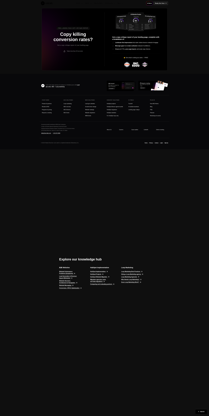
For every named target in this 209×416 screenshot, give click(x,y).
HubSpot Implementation (98, 271)
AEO (53, 86)
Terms (146, 142)
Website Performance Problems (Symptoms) (66, 272)
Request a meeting (47, 112)
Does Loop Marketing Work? (130, 282)
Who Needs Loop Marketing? (130, 279)
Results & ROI (45, 106)
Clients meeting (160, 129)
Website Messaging (65, 285)
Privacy (151, 142)
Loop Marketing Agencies (129, 277)
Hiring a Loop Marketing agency (131, 274)
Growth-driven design (90, 106)
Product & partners (47, 103)
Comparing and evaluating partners (101, 284)
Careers (121, 129)
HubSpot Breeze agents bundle (115, 106)
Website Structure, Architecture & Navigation (67, 281)
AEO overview (67, 106)
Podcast (152, 112)
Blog (151, 106)
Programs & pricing (47, 109)
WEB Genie (88, 115)
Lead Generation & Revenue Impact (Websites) (68, 277)
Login (161, 142)
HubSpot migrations (112, 109)
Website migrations (90, 112)
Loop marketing (60, 86)
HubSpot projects (111, 103)
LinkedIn (146, 129)
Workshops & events (155, 115)
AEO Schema (67, 109)
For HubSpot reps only (112, 115)
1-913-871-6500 (56, 133)
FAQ (151, 109)
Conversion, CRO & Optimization (69, 288)
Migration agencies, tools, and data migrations (98, 280)
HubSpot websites (111, 112)
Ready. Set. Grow (160, 3)
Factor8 (130, 103)
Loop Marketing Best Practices (131, 271)
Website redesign (89, 109)
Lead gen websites (90, 103)
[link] (46, 3)
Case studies (134, 129)
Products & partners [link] (98, 3)
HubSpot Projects (96, 274)
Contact (156, 142)
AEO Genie (66, 112)
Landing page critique (134, 109)
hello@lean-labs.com (46, 133)
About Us (109, 129)
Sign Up (166, 142)
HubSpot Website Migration (99, 277)
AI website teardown (133, 106)
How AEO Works (154, 103)
